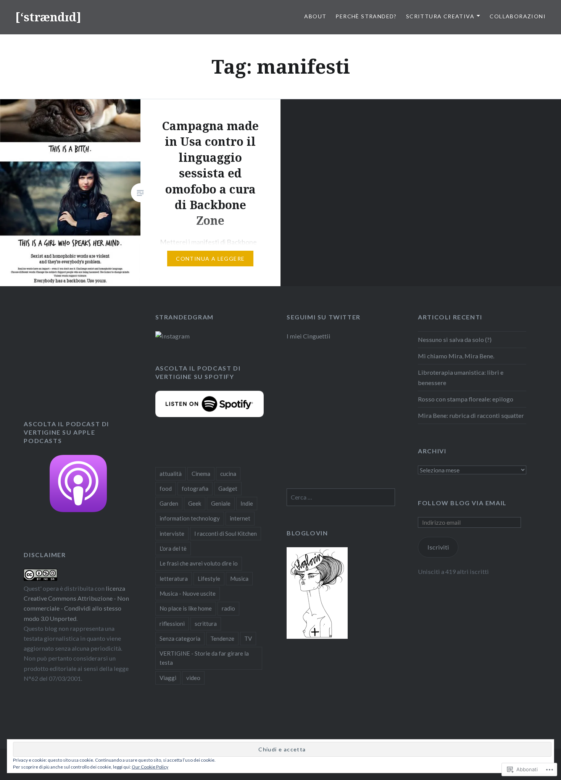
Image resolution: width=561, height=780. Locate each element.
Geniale (221, 503)
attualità (171, 473)
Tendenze (222, 638)
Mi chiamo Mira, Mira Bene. (456, 355)
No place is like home (186, 608)
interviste (172, 533)
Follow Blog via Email (462, 502)
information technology (190, 518)
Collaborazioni (518, 16)
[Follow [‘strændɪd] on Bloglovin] (317, 636)
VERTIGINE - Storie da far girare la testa (204, 658)
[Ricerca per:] (341, 497)
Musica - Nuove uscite (188, 593)
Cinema (201, 473)
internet (240, 518)
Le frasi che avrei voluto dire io (199, 563)
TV (248, 638)
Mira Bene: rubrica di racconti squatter (471, 415)
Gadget (227, 488)
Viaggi (168, 677)
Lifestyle (209, 578)
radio (228, 608)
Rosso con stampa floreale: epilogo (465, 399)
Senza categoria (180, 638)
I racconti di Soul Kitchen (225, 533)
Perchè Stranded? (366, 16)
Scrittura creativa (440, 16)
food (166, 488)
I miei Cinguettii (308, 336)
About (315, 16)
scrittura (206, 623)
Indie (246, 503)
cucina (228, 473)
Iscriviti (438, 547)
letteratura (174, 578)
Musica (239, 578)
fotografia (195, 488)
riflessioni (172, 623)
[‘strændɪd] (48, 17)
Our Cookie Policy (150, 767)
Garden (169, 503)
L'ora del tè (173, 548)
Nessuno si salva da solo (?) (455, 339)
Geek (194, 503)
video (193, 677)
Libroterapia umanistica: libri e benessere (460, 377)
